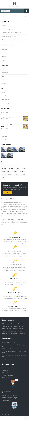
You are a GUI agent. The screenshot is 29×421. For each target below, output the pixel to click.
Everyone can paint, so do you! (9, 36)
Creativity (4, 76)
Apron (3, 165)
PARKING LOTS (14, 278)
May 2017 (4, 60)
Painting (9, 174)
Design (17, 168)
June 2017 (4, 56)
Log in (3, 92)
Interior (22, 171)
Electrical (9, 171)
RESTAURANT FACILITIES (14, 306)
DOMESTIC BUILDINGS (14, 292)
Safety (3, 79)
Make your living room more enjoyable (10, 39)
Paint (3, 174)
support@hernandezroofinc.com (11, 399)
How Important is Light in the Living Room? (11, 32)
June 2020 (4, 53)
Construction (5, 72)
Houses (16, 171)
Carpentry (4, 69)
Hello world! (4, 25)
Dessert (23, 168)
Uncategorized (5, 83)
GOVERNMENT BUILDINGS (14, 265)
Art (8, 165)
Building (18, 165)
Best (13, 165)
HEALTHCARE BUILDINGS (14, 237)
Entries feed (4, 96)
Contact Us (7, 192)
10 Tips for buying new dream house (10, 29)
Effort (3, 171)
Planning (16, 174)
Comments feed (5, 99)
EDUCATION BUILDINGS (14, 251)
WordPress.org (5, 103)
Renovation (22, 174)
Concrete (4, 168)
